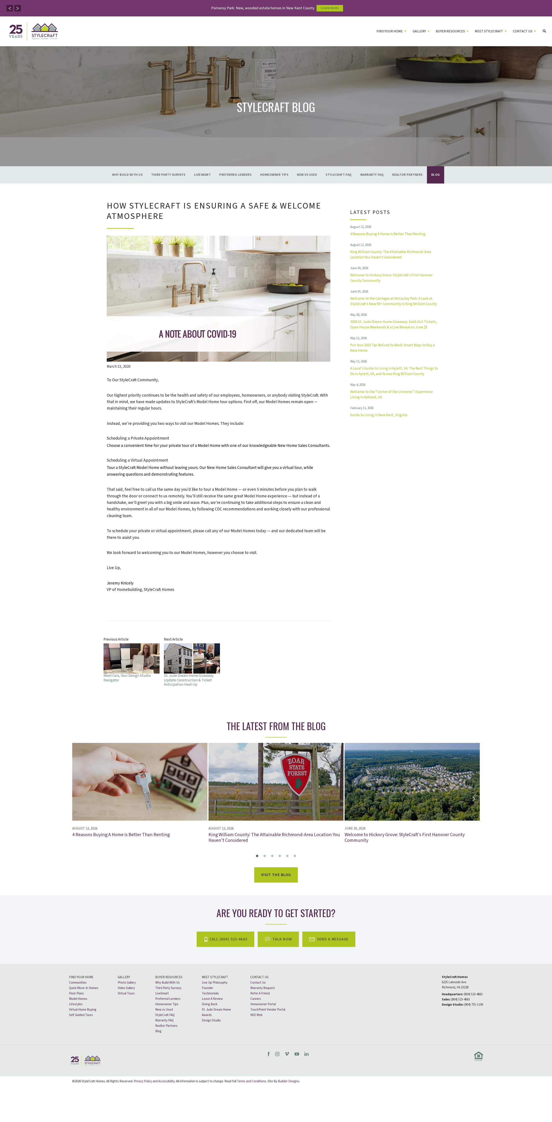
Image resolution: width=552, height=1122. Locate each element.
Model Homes (78, 999)
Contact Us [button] (522, 31)
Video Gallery (126, 988)
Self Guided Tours (81, 1015)
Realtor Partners (407, 174)
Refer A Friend (260, 993)
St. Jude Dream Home (216, 1009)
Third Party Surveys (168, 174)
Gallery (124, 977)
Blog (435, 174)
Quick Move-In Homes (83, 988)
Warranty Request (262, 988)
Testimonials (210, 993)
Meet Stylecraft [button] (489, 31)
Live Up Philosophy (214, 982)
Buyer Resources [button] (450, 31)
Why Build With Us (127, 174)
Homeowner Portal (263, 1004)
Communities (78, 982)
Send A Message (333, 939)
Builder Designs (288, 1081)
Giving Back (209, 1004)
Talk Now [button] (282, 939)
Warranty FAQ (372, 174)
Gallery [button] (419, 31)
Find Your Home (81, 977)
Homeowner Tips (274, 174)
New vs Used (307, 174)
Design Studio (211, 1020)
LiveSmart (202, 174)
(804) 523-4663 (473, 994)
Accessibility (166, 1081)
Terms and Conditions (251, 1081)
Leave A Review (212, 999)
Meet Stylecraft (215, 977)
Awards (207, 1015)
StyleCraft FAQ (339, 174)
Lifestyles (76, 1004)
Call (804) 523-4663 (228, 939)
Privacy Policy (143, 1081)
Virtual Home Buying (82, 1009)
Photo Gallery (127, 982)
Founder (207, 988)
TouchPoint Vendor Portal (267, 1009)
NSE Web (256, 1015)
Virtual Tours (126, 993)
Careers (255, 999)
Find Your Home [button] (389, 31)
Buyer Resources (168, 977)
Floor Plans (76, 993)
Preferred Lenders (235, 174)
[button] (9, 8)
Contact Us (259, 977)
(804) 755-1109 (473, 1004)
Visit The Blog (276, 875)
